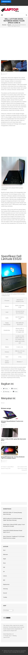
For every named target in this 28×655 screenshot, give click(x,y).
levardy (4, 426)
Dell (4, 567)
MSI (4, 580)
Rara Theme (9, 652)
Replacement (6, 584)
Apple (4, 558)
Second (5, 593)
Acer (4, 550)
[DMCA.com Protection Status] (6, 618)
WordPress (21, 652)
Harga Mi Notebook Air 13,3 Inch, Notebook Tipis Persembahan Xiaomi (12, 457)
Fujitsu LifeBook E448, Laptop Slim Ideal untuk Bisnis (13, 439)
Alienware (5, 554)
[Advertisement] (14, 42)
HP (4, 571)
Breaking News (6, 1)
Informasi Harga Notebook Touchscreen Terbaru (12, 422)
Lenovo (5, 576)
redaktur (4, 74)
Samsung (5, 588)
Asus (4, 563)
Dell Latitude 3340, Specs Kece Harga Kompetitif (22, 468)
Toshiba (5, 597)
